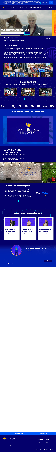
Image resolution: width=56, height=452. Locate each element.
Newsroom (51, 449)
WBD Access (47, 439)
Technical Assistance (46, 449)
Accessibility (41, 449)
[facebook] (3, 446)
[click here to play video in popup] (28, 130)
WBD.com (47, 442)
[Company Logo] (6, 7)
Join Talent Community (33, 7)
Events (39, 442)
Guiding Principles (40, 439)
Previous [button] (2, 172)
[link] (11, 228)
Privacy (37, 449)
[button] (44, 3)
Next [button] (54, 172)
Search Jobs (12, 7)
